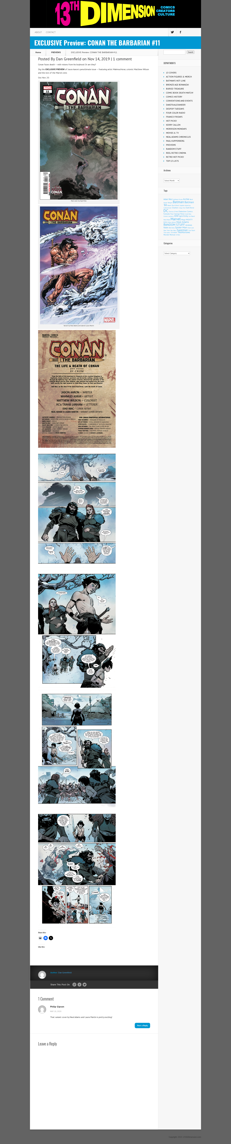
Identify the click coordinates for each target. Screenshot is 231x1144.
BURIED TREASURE (175, 88)
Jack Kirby (183, 216)
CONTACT (51, 32)
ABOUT (38, 32)
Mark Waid (166, 220)
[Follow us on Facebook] (180, 32)
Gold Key (188, 214)
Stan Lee (191, 228)
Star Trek (166, 230)
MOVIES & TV (172, 132)
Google (74, 985)
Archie (186, 199)
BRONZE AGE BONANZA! (177, 84)
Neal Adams (182, 221)
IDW (176, 215)
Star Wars (173, 230)
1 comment (122, 58)
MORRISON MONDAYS (176, 128)
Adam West (168, 199)
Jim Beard (192, 216)
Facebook (79, 985)
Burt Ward (175, 205)
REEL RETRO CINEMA (176, 153)
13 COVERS (171, 72)
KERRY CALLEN (173, 124)
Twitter (84, 985)
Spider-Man (181, 227)
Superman (182, 230)
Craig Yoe (182, 208)
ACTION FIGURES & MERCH (179, 76)
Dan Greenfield (68, 58)
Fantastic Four (168, 214)
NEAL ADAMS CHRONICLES (178, 136)
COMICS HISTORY (174, 96)
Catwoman (167, 208)
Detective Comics (186, 211)
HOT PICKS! (171, 120)
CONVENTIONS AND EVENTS (179, 100)
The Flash (191, 230)
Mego (183, 219)
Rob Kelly (172, 228)
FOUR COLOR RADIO (175, 112)
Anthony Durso (177, 199)
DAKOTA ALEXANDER (176, 104)
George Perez (179, 214)
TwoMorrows (184, 232)
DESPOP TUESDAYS (175, 108)
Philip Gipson (57, 1006)
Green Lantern (168, 216)
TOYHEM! (174, 233)
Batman (178, 202)
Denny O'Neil (173, 212)
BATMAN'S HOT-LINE (176, 80)
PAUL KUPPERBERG (175, 140)
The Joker (166, 233)
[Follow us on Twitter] (172, 32)
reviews (188, 225)
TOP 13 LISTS (172, 161)
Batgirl (170, 203)
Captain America (185, 205)
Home (38, 52)
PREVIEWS (56, 52)
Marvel (176, 219)
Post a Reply (142, 1025)
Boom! (169, 205)
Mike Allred (172, 222)
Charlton (175, 208)
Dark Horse (190, 208)
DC (165, 210)
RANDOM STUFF (173, 149)
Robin (165, 227)
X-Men (178, 235)
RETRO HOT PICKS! (175, 157)
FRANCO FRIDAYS (174, 116)
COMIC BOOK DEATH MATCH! (179, 92)
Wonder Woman (169, 235)
